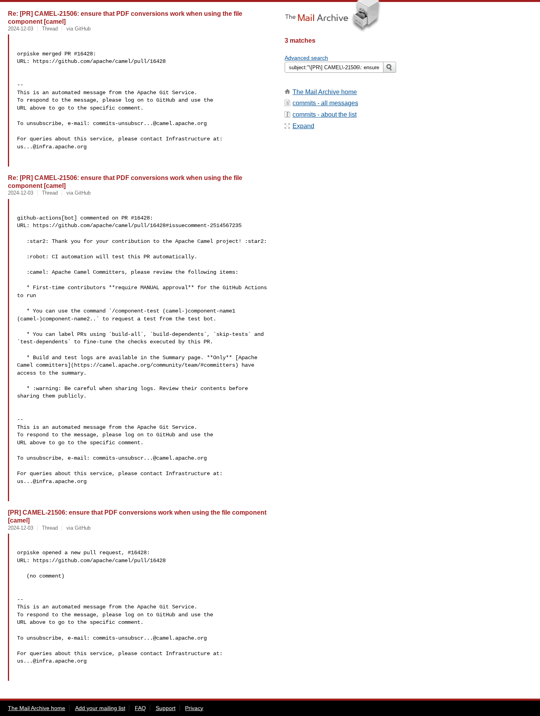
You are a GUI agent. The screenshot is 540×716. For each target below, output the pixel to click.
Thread (50, 29)
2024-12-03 (20, 29)
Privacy (194, 708)
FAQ (140, 708)
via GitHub (78, 29)
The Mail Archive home (325, 92)
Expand (303, 126)
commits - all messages (325, 103)
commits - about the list (325, 114)
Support (166, 708)
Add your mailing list (100, 708)
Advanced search (306, 58)
